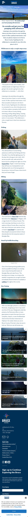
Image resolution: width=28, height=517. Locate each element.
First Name (5, 487)
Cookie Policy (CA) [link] (7, 457)
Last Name (5, 494)
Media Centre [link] (5, 452)
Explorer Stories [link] (10, 20)
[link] (26, 26)
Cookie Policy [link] (9, 514)
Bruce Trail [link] (15, 216)
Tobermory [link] (14, 218)
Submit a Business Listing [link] (8, 444)
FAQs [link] (11, 452)
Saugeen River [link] (5, 163)
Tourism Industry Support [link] (8, 450)
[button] (26, 498)
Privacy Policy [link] (18, 506)
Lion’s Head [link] (11, 229)
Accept (14, 511)
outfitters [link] (4, 282)
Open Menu (3, 2)
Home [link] (3, 20)
